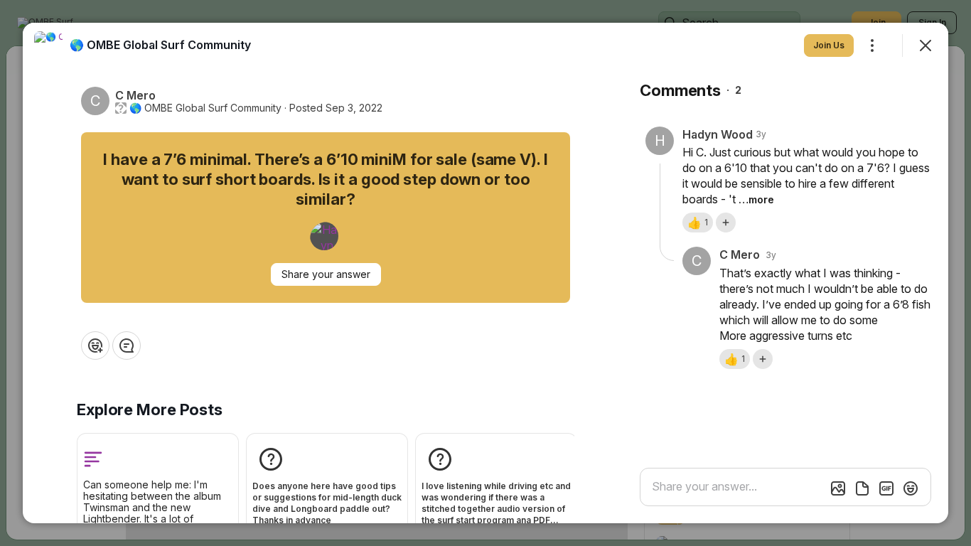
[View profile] (48, 45)
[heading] (160, 45)
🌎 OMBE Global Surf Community (205, 108)
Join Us (828, 45)
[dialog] (485, 273)
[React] (95, 345)
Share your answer (325, 274)
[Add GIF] (886, 488)
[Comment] (126, 345)
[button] (697, 222)
